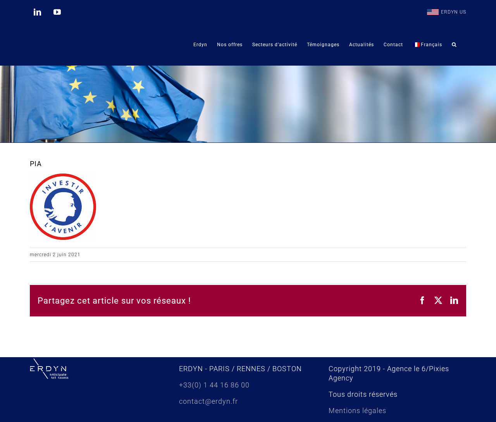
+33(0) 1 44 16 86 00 (214, 385)
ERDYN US (453, 12)
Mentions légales (357, 410)
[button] (454, 44)
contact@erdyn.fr (208, 401)
